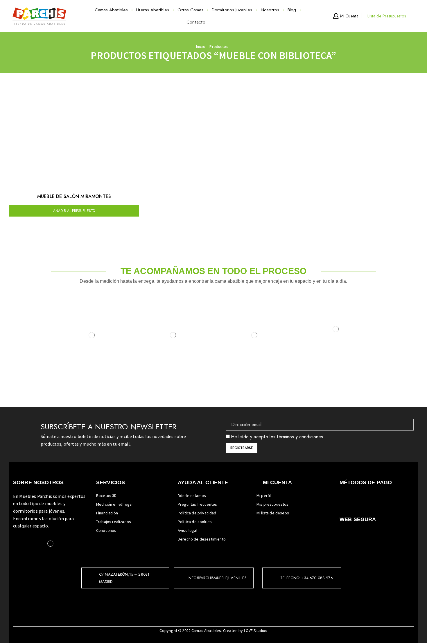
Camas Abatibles (111, 10)
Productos (218, 46)
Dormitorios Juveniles (232, 10)
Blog (292, 10)
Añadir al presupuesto (74, 210)
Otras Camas (190, 10)
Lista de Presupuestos (386, 16)
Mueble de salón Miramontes (74, 196)
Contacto (195, 22)
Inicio (200, 46)
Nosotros (270, 10)
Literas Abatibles (152, 10)
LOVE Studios (256, 630)
